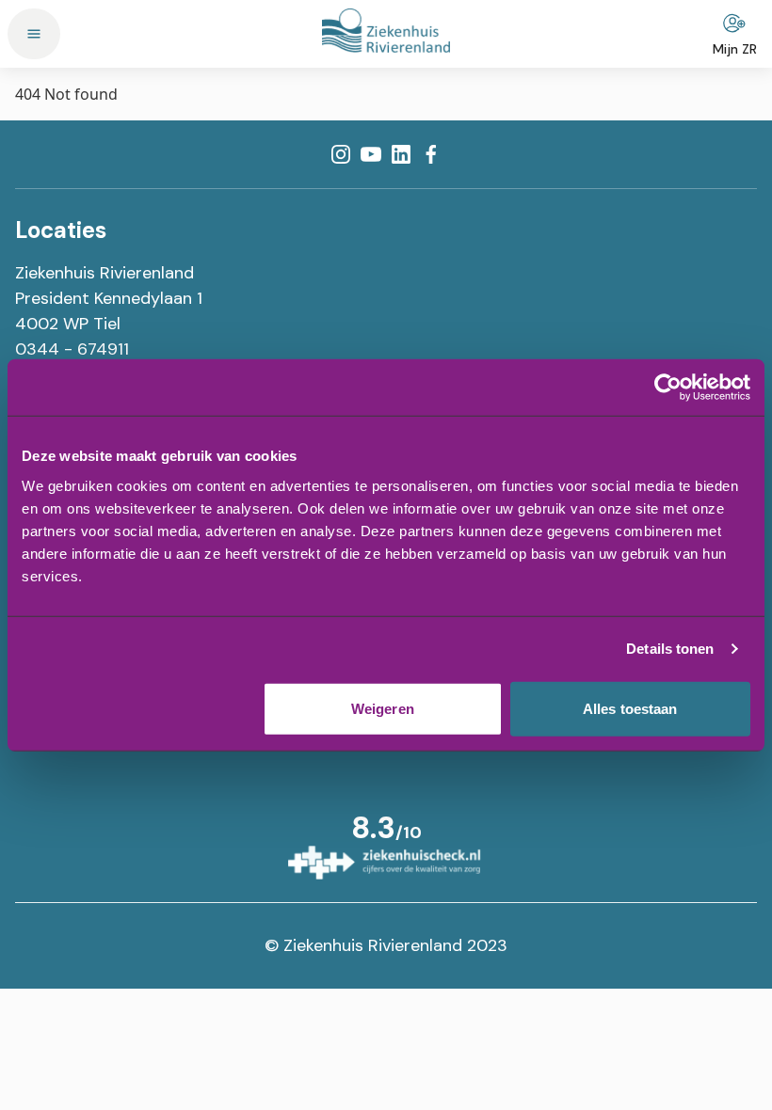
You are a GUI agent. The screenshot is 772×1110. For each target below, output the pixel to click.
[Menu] (34, 33)
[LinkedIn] (401, 154)
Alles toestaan (630, 708)
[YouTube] (371, 154)
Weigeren (382, 708)
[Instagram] (341, 154)
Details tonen (670, 649)
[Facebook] (431, 154)
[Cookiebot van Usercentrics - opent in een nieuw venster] (668, 387)
